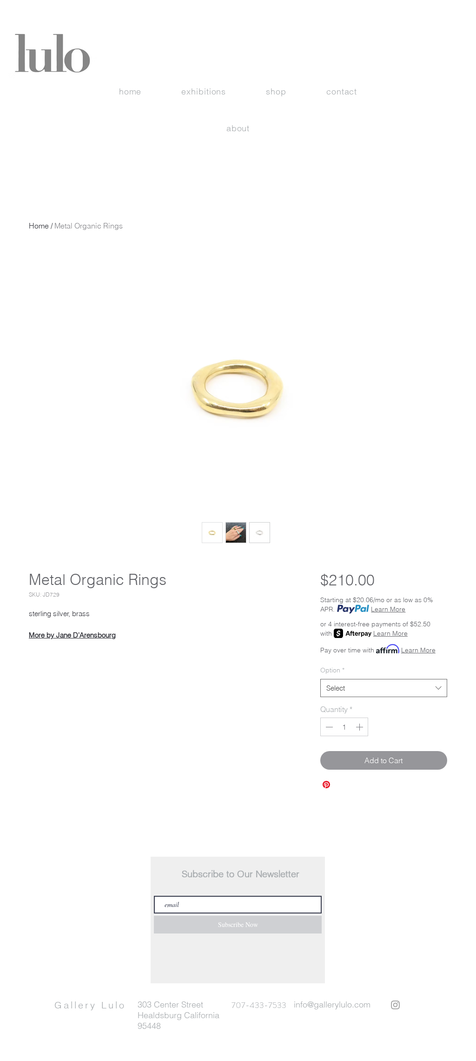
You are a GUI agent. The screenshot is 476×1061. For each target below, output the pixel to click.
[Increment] (360, 727)
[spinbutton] (344, 727)
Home (39, 225)
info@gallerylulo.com (332, 1004)
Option (332, 670)
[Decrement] (328, 727)
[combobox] (383, 688)
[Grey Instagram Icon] (395, 1005)
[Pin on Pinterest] (326, 784)
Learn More (388, 609)
